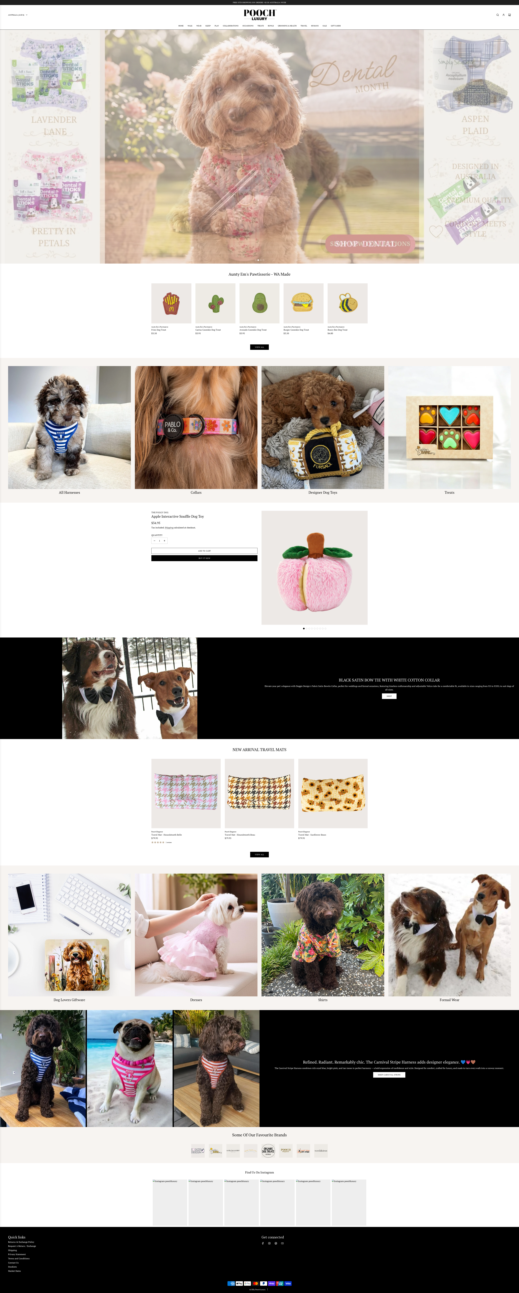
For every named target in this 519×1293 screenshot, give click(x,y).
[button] (304, 628)
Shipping (169, 527)
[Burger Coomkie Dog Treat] (304, 303)
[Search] (498, 15)
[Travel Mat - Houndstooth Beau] (259, 793)
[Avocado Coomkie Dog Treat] (259, 303)
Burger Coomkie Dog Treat (296, 329)
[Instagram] (269, 1243)
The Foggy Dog (159, 512)
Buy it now (204, 558)
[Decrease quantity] (154, 541)
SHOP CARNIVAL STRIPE (389, 1075)
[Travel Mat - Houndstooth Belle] (186, 793)
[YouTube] (282, 1243)
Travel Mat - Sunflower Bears (312, 834)
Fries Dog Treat (158, 329)
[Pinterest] (276, 1243)
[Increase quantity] (164, 541)
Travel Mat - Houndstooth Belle (166, 834)
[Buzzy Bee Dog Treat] (348, 303)
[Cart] (510, 15)
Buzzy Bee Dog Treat (337, 329)
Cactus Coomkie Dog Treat (208, 329)
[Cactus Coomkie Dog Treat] (215, 303)
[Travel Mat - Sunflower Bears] (333, 793)
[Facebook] (263, 1243)
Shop (389, 696)
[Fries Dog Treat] (171, 303)
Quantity (156, 535)
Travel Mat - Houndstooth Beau (240, 834)
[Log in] (504, 15)
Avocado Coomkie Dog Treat (253, 329)
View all (259, 347)
